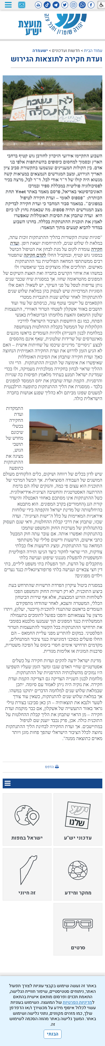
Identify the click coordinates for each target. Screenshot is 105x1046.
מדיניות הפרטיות (77, 1002)
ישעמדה (40, 51)
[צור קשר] (22, 5)
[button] (8, 5)
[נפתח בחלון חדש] (91, 4)
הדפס (49, 767)
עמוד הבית (93, 51)
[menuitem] (77, 819)
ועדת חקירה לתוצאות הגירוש (56, 59)
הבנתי (52, 1034)
